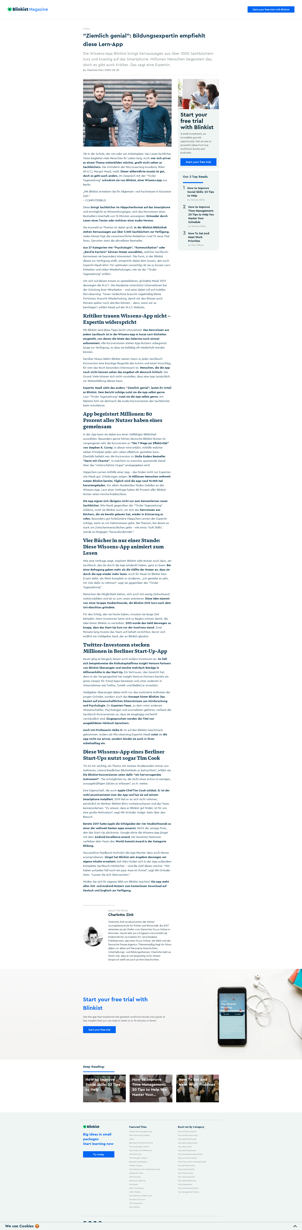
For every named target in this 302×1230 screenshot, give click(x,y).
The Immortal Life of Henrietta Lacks (144, 1169)
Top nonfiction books (187, 1131)
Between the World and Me (141, 1143)
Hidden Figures (135, 1165)
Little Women (135, 1192)
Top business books (186, 1169)
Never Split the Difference (140, 1150)
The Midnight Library (138, 1158)
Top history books (185, 1173)
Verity (131, 1139)
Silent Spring (134, 1177)
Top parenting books (187, 1150)
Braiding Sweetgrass (138, 1161)
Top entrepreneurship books (190, 1154)
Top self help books (186, 1165)
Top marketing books (187, 1180)
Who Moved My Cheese (139, 1135)
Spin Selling (134, 1207)
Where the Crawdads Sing (140, 1131)
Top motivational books (188, 1188)
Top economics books (187, 1158)
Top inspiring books (186, 1177)
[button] (151, 1226)
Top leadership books (187, 1139)
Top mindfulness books (188, 1135)
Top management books (188, 1192)
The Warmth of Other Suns (140, 1195)
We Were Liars (135, 1154)
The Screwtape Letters (139, 1146)
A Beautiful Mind (136, 1173)
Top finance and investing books (192, 1161)
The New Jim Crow (137, 1199)
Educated (133, 1184)
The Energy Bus (136, 1203)
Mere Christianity (136, 1188)
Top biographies (185, 1184)
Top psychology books (187, 1143)
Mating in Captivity (137, 1180)
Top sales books (184, 1146)
